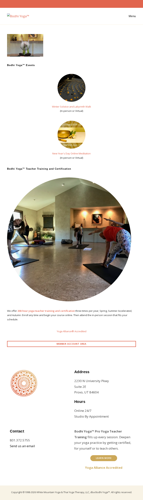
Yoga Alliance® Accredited (71, 331)
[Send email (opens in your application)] (86, 3)
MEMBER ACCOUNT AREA (72, 343)
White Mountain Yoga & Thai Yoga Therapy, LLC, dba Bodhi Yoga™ (73, 492)
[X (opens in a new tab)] (57, 3)
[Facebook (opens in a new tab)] (63, 3)
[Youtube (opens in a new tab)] (81, 3)
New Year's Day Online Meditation (71, 153)
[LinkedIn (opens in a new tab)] (75, 3)
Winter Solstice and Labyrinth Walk (71, 106)
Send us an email (22, 446)
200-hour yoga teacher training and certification (46, 310)
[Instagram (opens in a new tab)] (69, 3)
